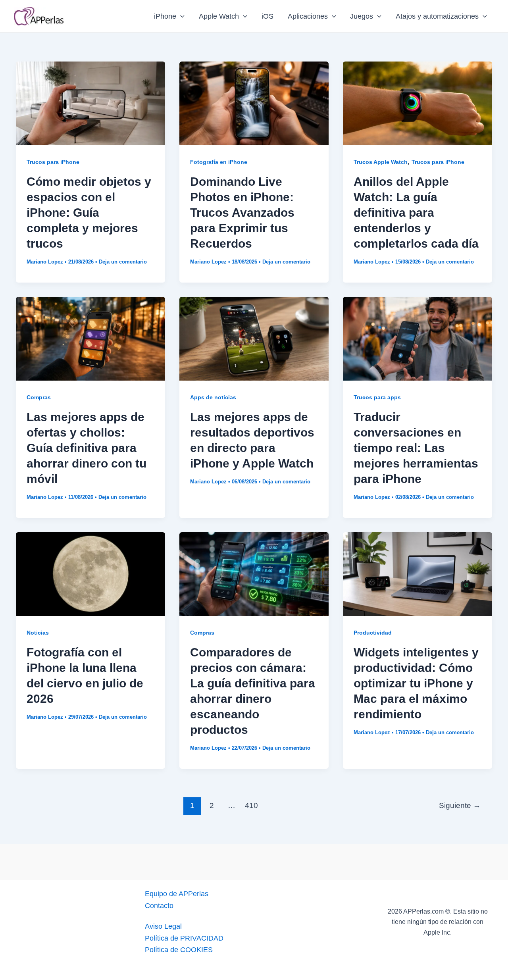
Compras (39, 397)
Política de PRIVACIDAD (184, 938)
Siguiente (460, 805)
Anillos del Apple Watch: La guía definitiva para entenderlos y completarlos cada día (416, 212)
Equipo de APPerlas (176, 894)
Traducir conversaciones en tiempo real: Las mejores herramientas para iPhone (416, 447)
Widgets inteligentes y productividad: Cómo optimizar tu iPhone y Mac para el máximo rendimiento (416, 683)
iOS (267, 16)
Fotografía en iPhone (218, 162)
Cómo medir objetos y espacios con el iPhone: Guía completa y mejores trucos (89, 212)
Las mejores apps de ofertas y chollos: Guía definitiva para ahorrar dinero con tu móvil (86, 447)
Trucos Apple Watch (381, 162)
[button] (180, 16)
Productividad (373, 632)
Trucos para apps (377, 397)
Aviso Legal (163, 926)
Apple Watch (219, 16)
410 (251, 805)
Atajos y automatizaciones (437, 16)
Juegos (361, 16)
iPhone (165, 16)
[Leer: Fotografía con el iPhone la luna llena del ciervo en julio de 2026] (90, 573)
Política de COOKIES (179, 950)
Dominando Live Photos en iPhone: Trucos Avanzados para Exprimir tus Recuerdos (242, 212)
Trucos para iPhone (53, 162)
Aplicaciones (308, 16)
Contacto (159, 906)
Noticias (38, 632)
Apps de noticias (213, 397)
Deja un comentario (123, 262)
